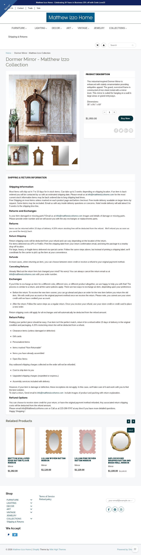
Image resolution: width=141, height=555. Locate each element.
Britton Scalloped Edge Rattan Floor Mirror (18, 460)
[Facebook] (109, 509)
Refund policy (45, 499)
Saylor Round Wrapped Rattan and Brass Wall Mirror (119, 460)
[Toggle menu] (31, 499)
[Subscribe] (132, 500)
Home (8, 53)
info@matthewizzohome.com (101, 194)
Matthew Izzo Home (22, 549)
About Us (9, 8)
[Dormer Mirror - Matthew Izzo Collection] (43, 108)
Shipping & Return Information (27, 177)
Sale (38, 8)
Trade (30, 8)
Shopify (36, 549)
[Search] (133, 45)
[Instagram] (121, 509)
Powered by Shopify (126, 549)
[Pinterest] (115, 509)
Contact (20, 8)
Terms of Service (47, 496)
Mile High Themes (58, 549)
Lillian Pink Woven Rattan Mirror (85, 459)
